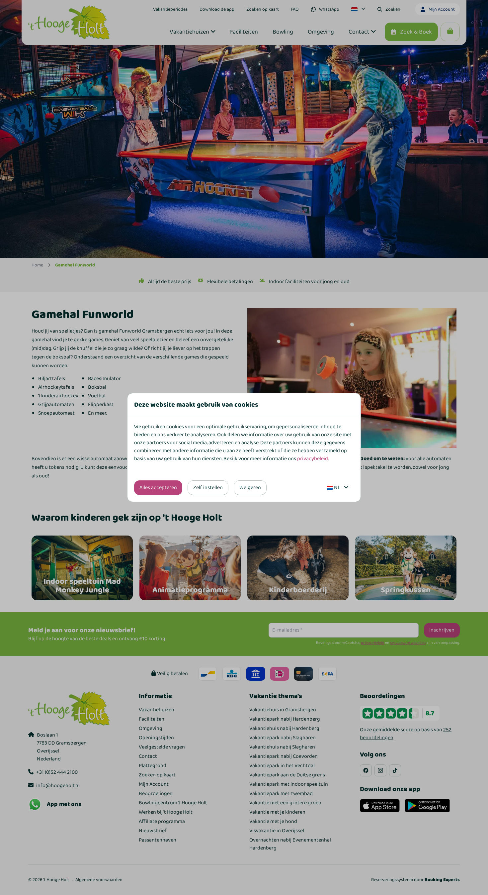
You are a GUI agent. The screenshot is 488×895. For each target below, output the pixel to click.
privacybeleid (312, 458)
